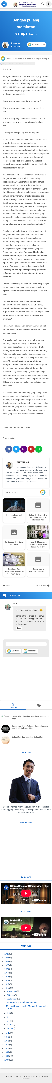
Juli (8, 1013)
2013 (6, 1037)
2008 (6, 1056)
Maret (9, 1024)
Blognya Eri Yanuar (28, 1076)
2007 (6, 1060)
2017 (6, 980)
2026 (6, 954)
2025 (6, 957)
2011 (6, 1045)
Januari (10, 1028)
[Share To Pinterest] (31, 449)
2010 (6, 1048)
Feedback (30, 651)
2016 (6, 984)
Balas (19, 628)
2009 (6, 1052)
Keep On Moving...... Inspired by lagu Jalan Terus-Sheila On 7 (38, 544)
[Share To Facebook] (8, 449)
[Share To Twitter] (16, 449)
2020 (6, 969)
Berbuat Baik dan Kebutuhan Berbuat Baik (27, 737)
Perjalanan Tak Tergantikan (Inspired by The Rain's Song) (14, 571)
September (12, 999)
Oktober (10, 995)
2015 (6, 988)
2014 (6, 1033)
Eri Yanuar (23, 462)
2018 (6, 977)
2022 (6, 965)
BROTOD (16, 604)
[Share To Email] (23, 449)
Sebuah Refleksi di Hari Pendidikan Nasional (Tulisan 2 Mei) (38, 517)
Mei (8, 1021)
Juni (9, 1017)
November (11, 991)
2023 (6, 961)
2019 (6, 973)
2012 (6, 1041)
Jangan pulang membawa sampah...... (22, 1002)
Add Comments (38, 44)
